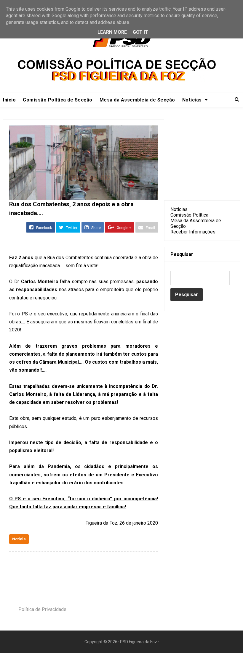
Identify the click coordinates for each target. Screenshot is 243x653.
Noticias (179, 209)
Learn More (112, 32)
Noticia (19, 539)
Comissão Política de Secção (57, 100)
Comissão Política (189, 215)
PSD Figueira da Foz (139, 641)
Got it (140, 32)
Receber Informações (192, 232)
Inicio (9, 100)
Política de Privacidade (42, 609)
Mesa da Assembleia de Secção (137, 100)
